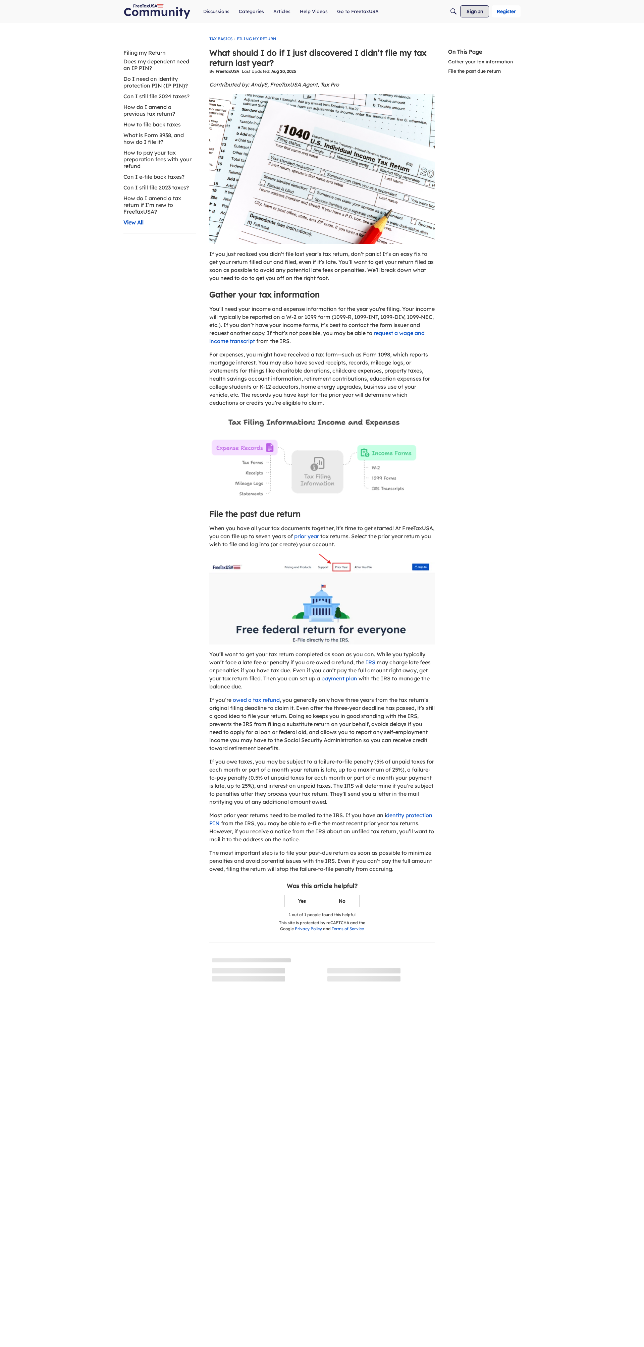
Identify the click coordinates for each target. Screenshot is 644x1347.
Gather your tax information (480, 62)
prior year (306, 536)
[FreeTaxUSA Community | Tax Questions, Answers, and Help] (157, 11)
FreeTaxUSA (227, 71)
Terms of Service (348, 928)
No (342, 901)
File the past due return (474, 71)
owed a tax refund (256, 699)
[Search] (453, 11)
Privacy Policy (308, 928)
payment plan (339, 678)
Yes (302, 901)
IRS (370, 662)
